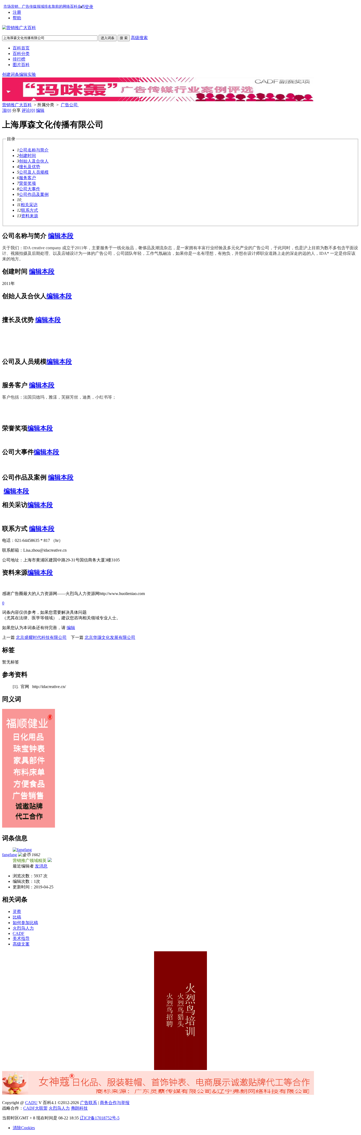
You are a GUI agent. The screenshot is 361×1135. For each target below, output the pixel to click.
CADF (18, 933)
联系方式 (29, 210)
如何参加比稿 (25, 922)
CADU (31, 1102)
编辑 (40, 110)
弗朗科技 (79, 1108)
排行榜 (19, 59)
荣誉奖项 (27, 183)
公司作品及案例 (34, 194)
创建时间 (27, 155)
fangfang (9, 854)
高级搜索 (139, 37)
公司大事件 (29, 189)
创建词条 (10, 74)
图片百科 (21, 64)
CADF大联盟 (35, 1108)
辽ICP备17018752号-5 (99, 1118)
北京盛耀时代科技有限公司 (41, 637)
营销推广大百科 (17, 105)
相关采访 (29, 204)
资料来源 (29, 216)
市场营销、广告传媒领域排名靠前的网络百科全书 (44, 6)
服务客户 (27, 178)
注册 (17, 12)
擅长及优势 (29, 166)
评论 (28, 110)
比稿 (17, 917)
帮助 (17, 18)
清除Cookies (24, 1127)
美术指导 (21, 938)
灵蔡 (17, 911)
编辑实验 (27, 74)
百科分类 (21, 53)
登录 (89, 6)
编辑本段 (60, 235)
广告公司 (70, 105)
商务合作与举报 (114, 1102)
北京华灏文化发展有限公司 (110, 637)
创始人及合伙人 (34, 161)
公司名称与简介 (34, 150)
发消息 (41, 866)
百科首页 (21, 48)
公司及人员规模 (34, 172)
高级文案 (21, 944)
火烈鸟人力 (23, 928)
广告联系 (88, 1102)
